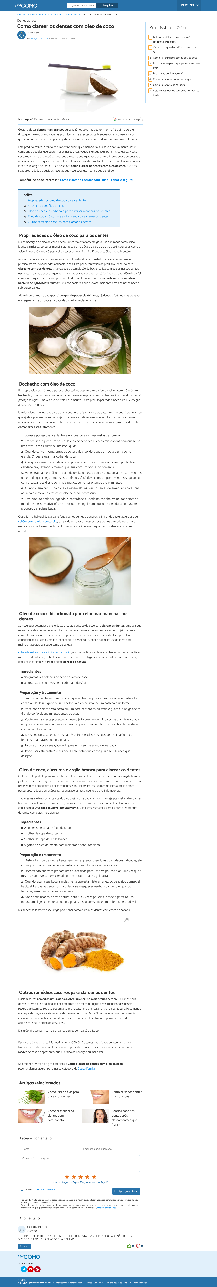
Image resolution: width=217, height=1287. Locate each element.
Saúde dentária (57, 14)
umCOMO (21, 14)
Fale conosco (76, 1283)
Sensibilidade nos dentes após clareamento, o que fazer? (124, 1118)
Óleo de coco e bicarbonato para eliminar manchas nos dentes (69, 211)
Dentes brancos (73, 14)
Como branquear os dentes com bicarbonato (61, 1116)
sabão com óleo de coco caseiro (37, 521)
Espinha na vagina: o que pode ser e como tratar (176, 65)
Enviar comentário (126, 1191)
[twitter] (24, 1269)
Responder (24, 1246)
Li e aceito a (39, 1189)
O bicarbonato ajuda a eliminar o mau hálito (44, 652)
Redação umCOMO (39, 38)
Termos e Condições (94, 1283)
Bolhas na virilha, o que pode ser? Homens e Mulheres (172, 39)
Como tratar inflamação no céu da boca (175, 58)
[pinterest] (37, 1269)
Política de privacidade (117, 1283)
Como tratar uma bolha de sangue (172, 79)
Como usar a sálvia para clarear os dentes (63, 1094)
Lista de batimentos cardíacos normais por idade (176, 93)
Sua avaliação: (61, 1182)
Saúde (31, 14)
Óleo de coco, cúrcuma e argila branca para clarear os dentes (68, 216)
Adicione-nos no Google (128, 120)
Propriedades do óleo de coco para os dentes (57, 200)
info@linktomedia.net (106, 1208)
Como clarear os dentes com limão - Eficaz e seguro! (96, 180)
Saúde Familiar (42, 14)
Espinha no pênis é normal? (168, 73)
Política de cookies (138, 1283)
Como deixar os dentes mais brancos (127, 1094)
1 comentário (34, 33)
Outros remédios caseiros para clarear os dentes (59, 222)
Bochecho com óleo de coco (46, 206)
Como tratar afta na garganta (169, 85)
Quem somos (61, 1283)
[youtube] (30, 1269)
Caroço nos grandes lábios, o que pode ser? (174, 49)
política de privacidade (45, 1189)
